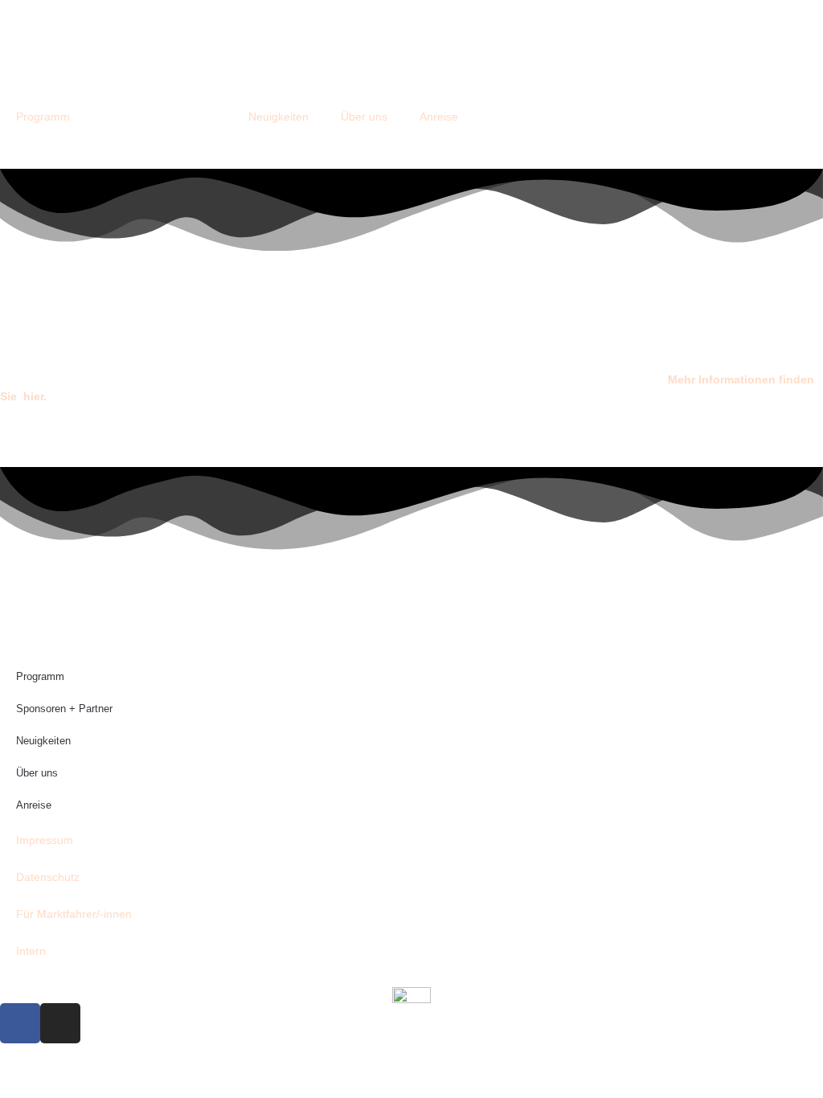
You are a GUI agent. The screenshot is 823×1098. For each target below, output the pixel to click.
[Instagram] (60, 1023)
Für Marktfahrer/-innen (74, 913)
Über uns (364, 116)
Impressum (44, 840)
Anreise (439, 116)
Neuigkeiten (278, 116)
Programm (43, 116)
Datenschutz (48, 877)
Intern (31, 950)
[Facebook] (20, 1023)
